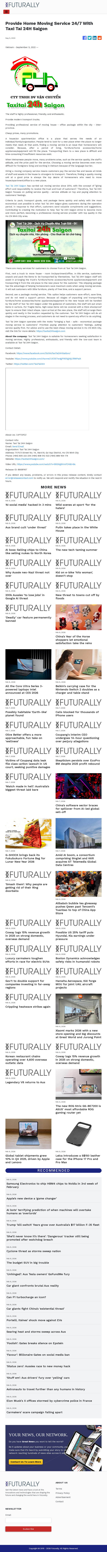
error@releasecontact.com (19, 478)
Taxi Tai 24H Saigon (15, 186)
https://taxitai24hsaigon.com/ (30, 459)
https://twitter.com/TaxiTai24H (29, 364)
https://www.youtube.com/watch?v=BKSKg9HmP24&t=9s (46, 464)
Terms (59, 1489)
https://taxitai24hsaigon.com (50, 331)
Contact (60, 1501)
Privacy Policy (63, 1493)
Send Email (18, 446)
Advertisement (63, 1497)
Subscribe (28, 1529)
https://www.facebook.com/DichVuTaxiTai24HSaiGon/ (43, 353)
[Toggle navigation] (6, 12)
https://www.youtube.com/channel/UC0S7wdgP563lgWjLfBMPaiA (48, 358)
